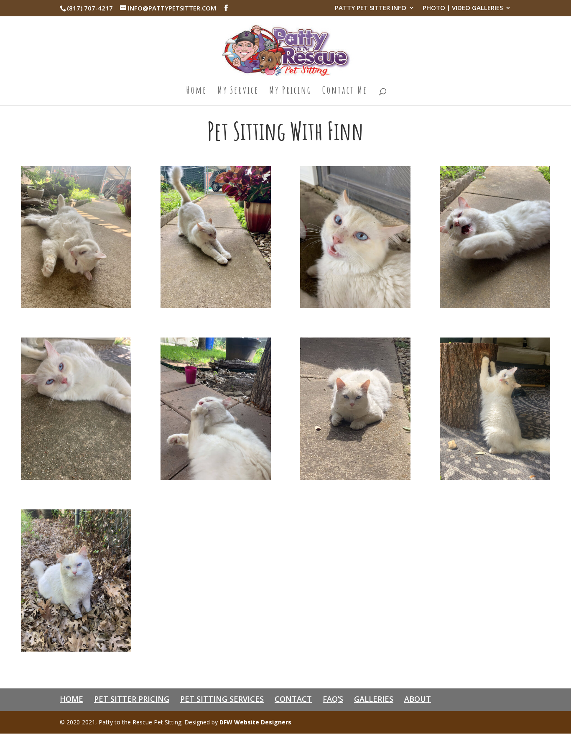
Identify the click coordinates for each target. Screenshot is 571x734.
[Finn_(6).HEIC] (216, 478)
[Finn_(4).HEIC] (495, 306)
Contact (293, 699)
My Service (238, 91)
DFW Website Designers (255, 722)
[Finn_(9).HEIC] (76, 649)
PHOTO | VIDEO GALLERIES (463, 8)
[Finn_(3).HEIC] (355, 306)
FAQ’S (333, 699)
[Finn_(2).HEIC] (216, 306)
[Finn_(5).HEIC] (76, 478)
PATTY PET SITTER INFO (370, 8)
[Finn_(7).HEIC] (355, 478)
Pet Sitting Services (222, 699)
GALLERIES (373, 699)
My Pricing (290, 91)
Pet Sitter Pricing (131, 699)
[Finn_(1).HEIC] (76, 306)
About (417, 699)
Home (196, 91)
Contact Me (344, 91)
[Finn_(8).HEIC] (495, 478)
